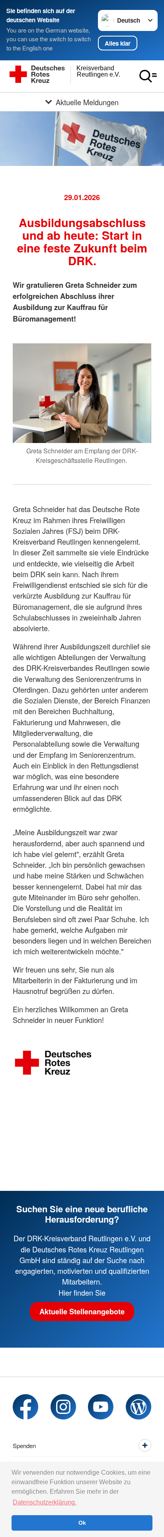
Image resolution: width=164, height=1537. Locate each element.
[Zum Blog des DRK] (138, 1407)
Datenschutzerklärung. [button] (44, 1502)
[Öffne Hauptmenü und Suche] (148, 76)
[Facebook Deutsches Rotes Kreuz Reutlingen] (25, 1407)
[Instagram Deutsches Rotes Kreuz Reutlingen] (63, 1407)
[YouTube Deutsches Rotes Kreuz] (100, 1407)
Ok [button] (82, 1523)
